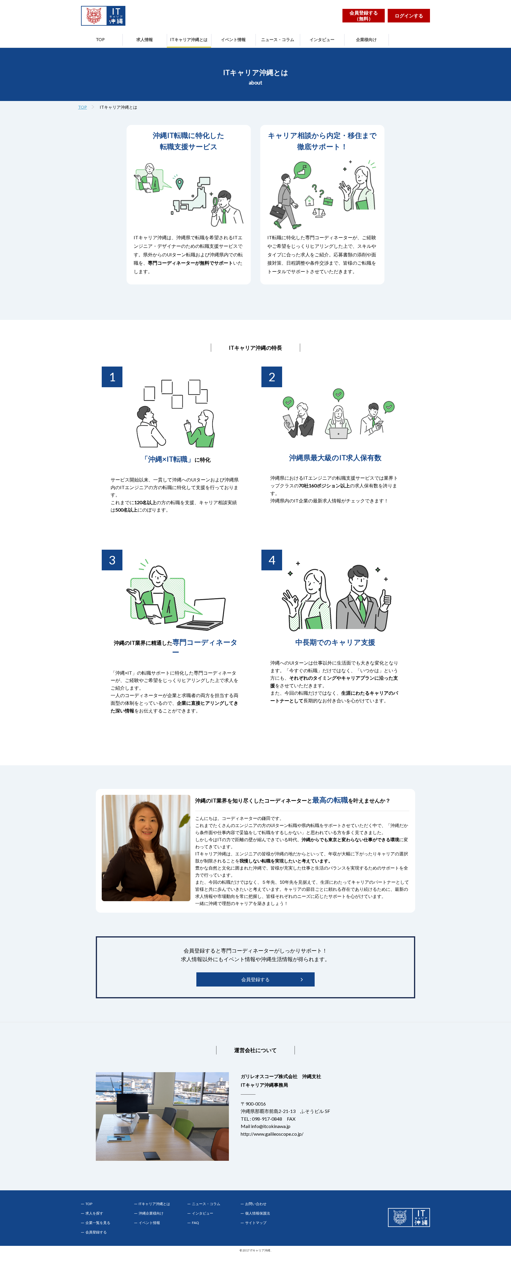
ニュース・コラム (277, 39)
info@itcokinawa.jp (270, 1126)
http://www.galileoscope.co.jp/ (272, 1134)
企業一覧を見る (97, 1223)
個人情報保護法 (257, 1213)
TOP (100, 39)
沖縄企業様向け (151, 1213)
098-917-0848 (267, 1119)
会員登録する (255, 979)
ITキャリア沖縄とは (189, 39)
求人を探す (94, 1213)
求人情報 (144, 39)
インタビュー (322, 39)
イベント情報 (233, 39)
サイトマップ (255, 1223)
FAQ (195, 1223)
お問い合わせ (255, 1204)
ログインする (409, 15)
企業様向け (366, 39)
